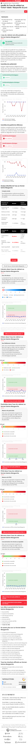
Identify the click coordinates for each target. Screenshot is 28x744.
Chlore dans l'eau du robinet (8, 30)
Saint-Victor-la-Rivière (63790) (9, 621)
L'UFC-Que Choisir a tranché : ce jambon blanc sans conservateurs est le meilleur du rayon (14, 712)
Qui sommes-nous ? (7, 724)
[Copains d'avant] (7, 739)
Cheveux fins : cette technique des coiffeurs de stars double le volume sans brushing (14, 698)
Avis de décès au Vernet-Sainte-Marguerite (12, 634)
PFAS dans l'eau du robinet (20, 23)
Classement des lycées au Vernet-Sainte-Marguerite (14, 643)
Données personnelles (6, 726)
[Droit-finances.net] (20, 736)
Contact (13, 724)
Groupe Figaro (12, 727)
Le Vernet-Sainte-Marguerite (9, 632)
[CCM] (7, 734)
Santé (4, 682)
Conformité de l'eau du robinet (7, 20)
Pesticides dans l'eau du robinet (21, 20)
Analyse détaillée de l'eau (7, 23)
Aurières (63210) (6, 623)
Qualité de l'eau (7, 3)
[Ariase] (7, 742)
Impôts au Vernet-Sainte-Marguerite (11, 652)
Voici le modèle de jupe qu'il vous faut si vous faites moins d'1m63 (13, 717)
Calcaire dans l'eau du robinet (8, 27)
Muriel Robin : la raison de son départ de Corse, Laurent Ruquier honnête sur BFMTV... (13, 703)
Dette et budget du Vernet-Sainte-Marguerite (13, 650)
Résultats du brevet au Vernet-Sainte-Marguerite (14, 672)
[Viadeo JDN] (20, 739)
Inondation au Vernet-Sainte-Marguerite (11, 638)
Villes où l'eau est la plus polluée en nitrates (11, 597)
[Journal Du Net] (20, 734)
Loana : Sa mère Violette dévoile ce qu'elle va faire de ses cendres (13, 708)
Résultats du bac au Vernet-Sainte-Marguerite (13, 670)
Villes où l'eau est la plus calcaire (13, 333)
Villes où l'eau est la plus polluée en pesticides (11, 467)
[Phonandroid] (20, 742)
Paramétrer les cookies (16, 726)
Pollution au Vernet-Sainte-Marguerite (11, 636)
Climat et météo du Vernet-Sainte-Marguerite (13, 646)
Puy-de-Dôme (15, 3)
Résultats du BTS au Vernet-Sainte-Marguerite (13, 674)
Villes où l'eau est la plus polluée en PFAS (13, 532)
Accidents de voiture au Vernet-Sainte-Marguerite (14, 644)
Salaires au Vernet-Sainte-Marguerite (11, 648)
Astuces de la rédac (7, 684)
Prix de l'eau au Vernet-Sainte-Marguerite (14, 266)
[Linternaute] (7, 736)
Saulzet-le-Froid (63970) (7, 613)
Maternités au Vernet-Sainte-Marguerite (11, 657)
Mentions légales (5, 727)
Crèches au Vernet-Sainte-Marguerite (11, 654)
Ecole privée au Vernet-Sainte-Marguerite (12, 655)
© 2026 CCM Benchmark (21, 727)
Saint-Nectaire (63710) (7, 615)
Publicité (17, 724)
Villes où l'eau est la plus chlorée (13, 401)
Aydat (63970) (5, 617)
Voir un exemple (22, 682)
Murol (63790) (5, 612)
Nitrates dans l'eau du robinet (21, 27)
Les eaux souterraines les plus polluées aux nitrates (12, 603)
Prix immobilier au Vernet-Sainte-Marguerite (13, 659)
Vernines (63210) (6, 619)
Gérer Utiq (24, 726)
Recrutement (22, 724)
